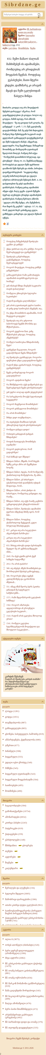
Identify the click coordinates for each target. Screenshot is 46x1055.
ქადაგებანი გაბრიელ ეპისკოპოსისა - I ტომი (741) (24, 919)
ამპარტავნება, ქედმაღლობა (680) (23, 740)
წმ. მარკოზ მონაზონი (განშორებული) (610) (24, 984)
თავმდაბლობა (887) (15, 722)
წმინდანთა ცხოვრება (19, 845)
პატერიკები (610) (14, 828)
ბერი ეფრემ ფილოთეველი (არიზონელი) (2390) (19, 952)
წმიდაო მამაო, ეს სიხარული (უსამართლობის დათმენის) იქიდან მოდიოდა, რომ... (23, 483)
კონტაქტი (35, 1038)
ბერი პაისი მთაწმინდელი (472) (21, 1009)
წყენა (32, 48)
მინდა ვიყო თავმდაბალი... (19, 417)
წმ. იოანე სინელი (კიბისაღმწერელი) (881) (24, 971)
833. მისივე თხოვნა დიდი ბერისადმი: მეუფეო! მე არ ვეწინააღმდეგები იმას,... (24, 548)
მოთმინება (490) (13, 791)
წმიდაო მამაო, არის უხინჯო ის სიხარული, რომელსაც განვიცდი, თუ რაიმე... (23, 493)
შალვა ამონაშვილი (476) (18, 1003)
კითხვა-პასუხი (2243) (16, 822)
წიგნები (10, 862)
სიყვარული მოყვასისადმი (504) (21, 779)
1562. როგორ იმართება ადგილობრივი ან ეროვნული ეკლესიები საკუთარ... (20, 608)
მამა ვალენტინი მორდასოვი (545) (23, 990)
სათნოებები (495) (14, 785)
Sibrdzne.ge (23, 4)
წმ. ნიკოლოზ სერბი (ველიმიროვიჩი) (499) (24, 997)
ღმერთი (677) (12, 745)
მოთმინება (23, 48)
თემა (5, 702)
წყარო (6, 878)
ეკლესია (12, 48)
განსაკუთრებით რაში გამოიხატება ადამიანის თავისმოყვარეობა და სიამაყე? (23, 278)
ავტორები (11, 857)
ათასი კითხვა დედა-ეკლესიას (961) (24, 905)
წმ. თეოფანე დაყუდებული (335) (21, 1027)
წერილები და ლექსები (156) (20, 888)
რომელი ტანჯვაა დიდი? (18, 429)
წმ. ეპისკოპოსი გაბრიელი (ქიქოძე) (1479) (23, 964)
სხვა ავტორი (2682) (15, 958)
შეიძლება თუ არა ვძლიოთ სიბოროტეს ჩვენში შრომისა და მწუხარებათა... (21, 324)
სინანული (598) (13, 751)
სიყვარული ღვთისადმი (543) (20, 774)
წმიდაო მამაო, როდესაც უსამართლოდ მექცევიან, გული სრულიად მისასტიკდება (21, 522)
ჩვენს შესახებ (22, 1038)
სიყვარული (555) (14, 757)
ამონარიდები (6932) (15, 817)
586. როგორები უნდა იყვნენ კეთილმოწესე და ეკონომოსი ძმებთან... (20, 579)
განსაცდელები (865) (15, 728)
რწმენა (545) (11, 768)
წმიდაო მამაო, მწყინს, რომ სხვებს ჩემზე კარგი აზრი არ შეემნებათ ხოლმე (22, 464)
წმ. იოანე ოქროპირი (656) (18, 978)
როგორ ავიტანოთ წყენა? (18, 380)
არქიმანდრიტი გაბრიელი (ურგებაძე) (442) (19, 1016)
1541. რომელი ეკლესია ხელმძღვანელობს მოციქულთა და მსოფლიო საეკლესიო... (23, 626)
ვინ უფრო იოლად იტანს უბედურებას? (24, 392)
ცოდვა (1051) (12, 717)
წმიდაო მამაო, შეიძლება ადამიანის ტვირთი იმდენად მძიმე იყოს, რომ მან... (23, 512)
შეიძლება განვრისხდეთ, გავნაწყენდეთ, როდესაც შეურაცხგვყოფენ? (18, 260)
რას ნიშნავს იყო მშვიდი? (18, 457)
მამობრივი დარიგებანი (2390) (21, 899)
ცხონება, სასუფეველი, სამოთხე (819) (24, 734)
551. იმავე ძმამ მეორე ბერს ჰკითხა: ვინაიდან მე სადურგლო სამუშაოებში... (23, 590)
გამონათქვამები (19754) (17, 811)
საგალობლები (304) (15, 805)
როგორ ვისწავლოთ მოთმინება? (22, 409)
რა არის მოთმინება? (16, 413)
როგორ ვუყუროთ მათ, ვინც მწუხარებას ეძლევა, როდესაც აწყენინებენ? (20, 334)
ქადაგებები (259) (14, 834)
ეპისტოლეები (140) (15, 840)
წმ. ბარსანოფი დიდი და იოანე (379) (24, 1022)
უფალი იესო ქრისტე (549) (18, 762)
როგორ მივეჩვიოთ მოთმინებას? (22, 404)
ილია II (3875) (12, 939)
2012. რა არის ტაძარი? (17, 564)
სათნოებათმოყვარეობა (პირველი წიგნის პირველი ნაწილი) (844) (23, 912)
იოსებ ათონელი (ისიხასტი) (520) (22, 945)
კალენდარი (12, 868)
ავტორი (7, 930)
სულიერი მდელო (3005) (17, 893)
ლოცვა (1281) (12, 711)
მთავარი (7, 801)
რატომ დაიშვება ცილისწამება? (21, 301)
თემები (9, 851)
